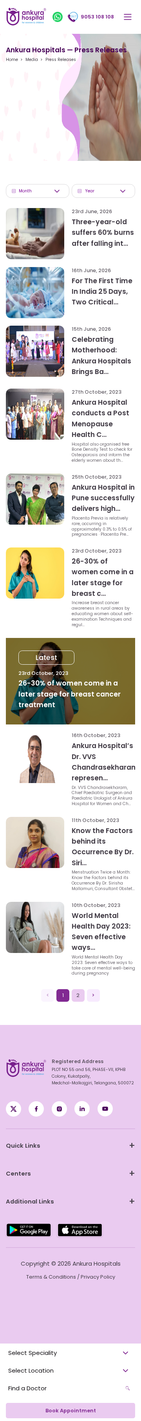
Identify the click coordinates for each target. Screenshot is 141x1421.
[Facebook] (13, 1108)
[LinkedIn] (82, 1108)
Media (31, 60)
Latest (46, 657)
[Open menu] (127, 17)
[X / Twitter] (36, 1108)
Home (12, 60)
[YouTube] (105, 1108)
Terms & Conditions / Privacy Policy (70, 1277)
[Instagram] (59, 1108)
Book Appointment (70, 1410)
